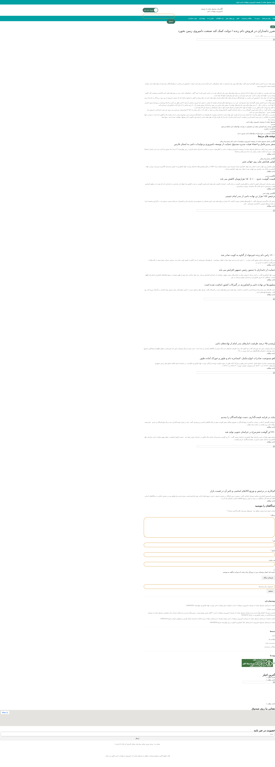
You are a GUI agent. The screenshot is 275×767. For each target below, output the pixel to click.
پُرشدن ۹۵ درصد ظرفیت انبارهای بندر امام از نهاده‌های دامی (245, 343)
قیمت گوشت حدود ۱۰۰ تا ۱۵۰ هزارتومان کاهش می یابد (247, 178)
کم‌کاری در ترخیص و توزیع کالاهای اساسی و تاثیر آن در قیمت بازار (242, 491)
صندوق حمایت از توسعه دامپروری (264, 122)
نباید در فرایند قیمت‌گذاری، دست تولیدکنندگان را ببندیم (248, 417)
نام (273, 541)
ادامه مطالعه (271, 154)
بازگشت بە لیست (269, 129)
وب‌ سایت (272, 560)
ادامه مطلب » (270, 677)
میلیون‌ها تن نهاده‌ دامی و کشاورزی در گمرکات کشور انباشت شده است (239, 284)
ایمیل (273, 550)
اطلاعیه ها (272, 639)
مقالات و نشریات (269, 647)
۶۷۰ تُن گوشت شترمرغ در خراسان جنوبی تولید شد (250, 432)
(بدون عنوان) (271, 609)
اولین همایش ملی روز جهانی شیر (258, 161)
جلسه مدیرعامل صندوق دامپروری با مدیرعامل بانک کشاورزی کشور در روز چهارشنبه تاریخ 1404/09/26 (242, 622)
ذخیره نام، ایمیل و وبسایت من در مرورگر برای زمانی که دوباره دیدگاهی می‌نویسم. (249, 572)
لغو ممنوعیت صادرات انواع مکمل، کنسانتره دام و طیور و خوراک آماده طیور (237, 358)
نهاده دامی (249, 122)
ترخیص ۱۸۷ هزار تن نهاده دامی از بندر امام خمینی (250, 196)
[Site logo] (209, 10)
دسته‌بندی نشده (270, 643)
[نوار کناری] (272, 764)
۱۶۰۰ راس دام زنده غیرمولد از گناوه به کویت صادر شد (248, 255)
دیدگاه (272, 515)
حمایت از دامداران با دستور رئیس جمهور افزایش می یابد (247, 269)
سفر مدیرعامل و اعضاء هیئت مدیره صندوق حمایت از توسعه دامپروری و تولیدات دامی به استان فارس (224, 144)
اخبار (272, 27)
